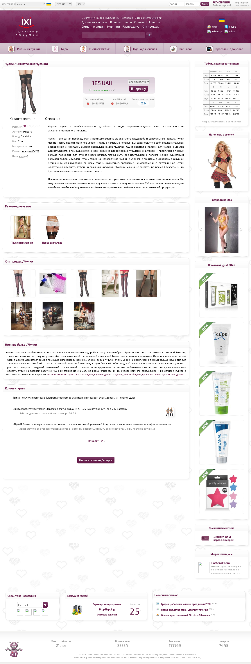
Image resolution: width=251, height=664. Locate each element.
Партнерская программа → (242, 3)
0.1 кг (20, 141)
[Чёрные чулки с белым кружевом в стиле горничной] (84, 330)
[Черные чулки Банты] (115, 297)
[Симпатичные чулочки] (84, 297)
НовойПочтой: (119, 99)
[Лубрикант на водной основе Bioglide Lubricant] (221, 415)
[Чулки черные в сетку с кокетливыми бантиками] (22, 330)
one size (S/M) (30, 151)
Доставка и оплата (94, 22)
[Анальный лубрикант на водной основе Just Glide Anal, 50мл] (221, 366)
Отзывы (139, 22)
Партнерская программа (107, 604)
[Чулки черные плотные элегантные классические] (147, 297)
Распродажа (130, 26)
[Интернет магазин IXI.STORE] (25, 39)
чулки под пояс (103, 374)
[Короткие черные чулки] (22, 297)
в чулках (117, 374)
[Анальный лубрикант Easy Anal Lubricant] (221, 464)
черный (23, 156)
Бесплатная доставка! (143, 99)
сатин (28, 146)
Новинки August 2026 (221, 265)
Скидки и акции (93, 26)
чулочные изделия (172, 374)
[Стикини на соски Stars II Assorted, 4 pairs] (221, 513)
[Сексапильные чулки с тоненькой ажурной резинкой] (53, 297)
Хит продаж (150, 26)
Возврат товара (121, 22)
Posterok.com (220, 563)
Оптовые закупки (107, 614)
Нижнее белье (15, 344)
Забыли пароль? (222, 5)
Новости (154, 22)
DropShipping (107, 609)
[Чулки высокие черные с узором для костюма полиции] (53, 330)
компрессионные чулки (60, 374)
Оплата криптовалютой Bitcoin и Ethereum (185, 615)
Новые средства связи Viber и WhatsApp (184, 609)
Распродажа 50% (221, 199)
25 (135, 611)
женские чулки (84, 374)
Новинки (113, 26)
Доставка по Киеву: (95, 99)
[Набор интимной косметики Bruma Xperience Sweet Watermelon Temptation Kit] (221, 317)
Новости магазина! (166, 595)
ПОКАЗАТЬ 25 (95, 441)
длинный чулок (132, 374)
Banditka (26, 136)
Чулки (9, 63)
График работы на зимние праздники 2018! (186, 604)
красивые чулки (151, 374)
